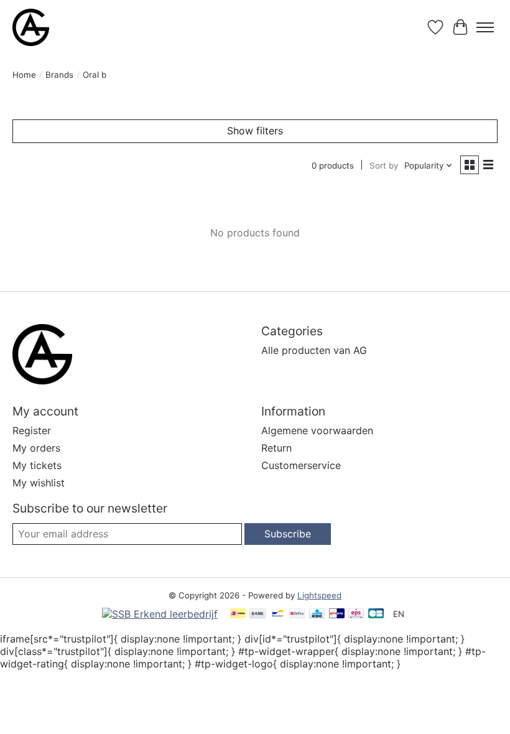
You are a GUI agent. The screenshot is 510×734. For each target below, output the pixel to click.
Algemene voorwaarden (317, 430)
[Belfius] (297, 614)
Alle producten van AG (314, 350)
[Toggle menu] (485, 27)
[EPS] (356, 614)
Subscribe (287, 533)
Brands (59, 75)
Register (31, 430)
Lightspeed (319, 595)
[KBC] (317, 614)
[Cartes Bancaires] (376, 614)
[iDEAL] (238, 614)
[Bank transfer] (257, 614)
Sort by (383, 165)
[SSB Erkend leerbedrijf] (160, 614)
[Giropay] (337, 614)
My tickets (37, 465)
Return (276, 448)
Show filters (255, 130)
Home (24, 75)
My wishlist (38, 482)
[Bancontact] (277, 614)
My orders (36, 448)
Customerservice (301, 465)
